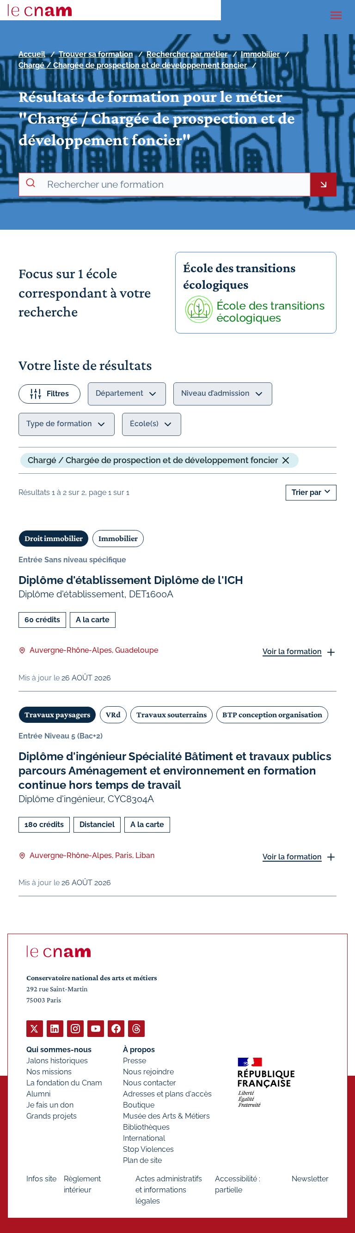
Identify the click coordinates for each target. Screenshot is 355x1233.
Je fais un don (49, 1105)
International (144, 1138)
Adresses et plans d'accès (167, 1094)
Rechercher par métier (187, 54)
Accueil (31, 54)
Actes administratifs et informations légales (168, 1189)
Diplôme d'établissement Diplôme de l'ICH (130, 580)
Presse (134, 1060)
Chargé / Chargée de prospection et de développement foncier (132, 65)
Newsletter (310, 1178)
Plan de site (142, 1160)
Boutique (138, 1105)
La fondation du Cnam (64, 1082)
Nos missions (49, 1071)
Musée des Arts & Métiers (166, 1116)
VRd (113, 714)
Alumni (38, 1094)
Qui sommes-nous (59, 1049)
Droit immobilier (53, 538)
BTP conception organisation (272, 714)
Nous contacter (149, 1082)
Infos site (41, 1178)
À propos (139, 1049)
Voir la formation (292, 651)
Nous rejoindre (148, 1071)
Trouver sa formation (96, 54)
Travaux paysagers (57, 714)
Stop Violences (148, 1149)
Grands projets (51, 1116)
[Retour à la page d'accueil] (39, 10)
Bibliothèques (146, 1127)
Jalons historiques (57, 1060)
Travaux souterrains (171, 714)
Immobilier (260, 54)
